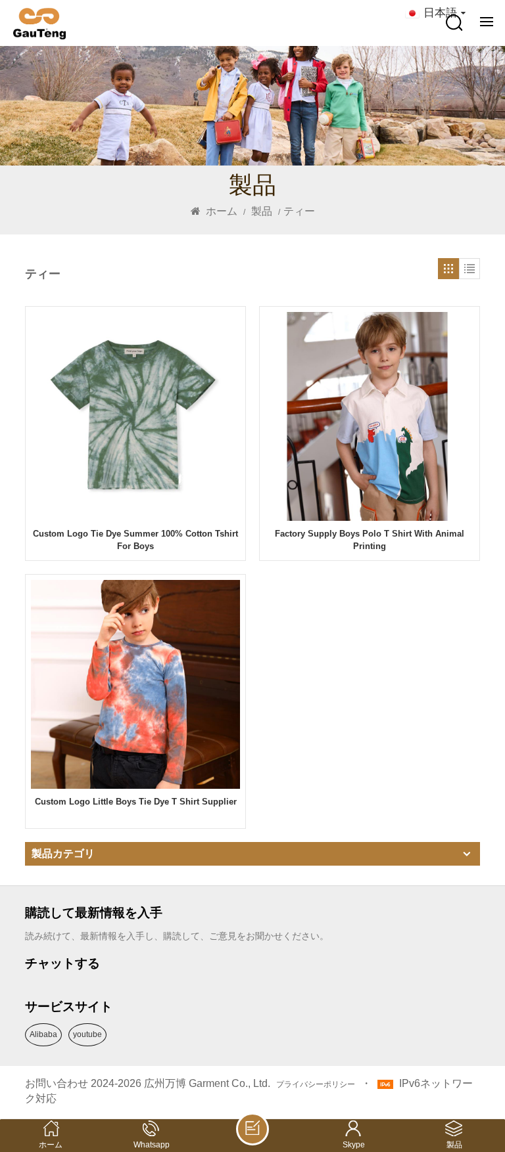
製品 (261, 211)
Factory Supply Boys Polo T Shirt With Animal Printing (369, 540)
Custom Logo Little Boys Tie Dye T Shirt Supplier (136, 802)
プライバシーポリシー (315, 1084)
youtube (87, 1034)
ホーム (220, 211)
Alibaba (43, 1034)
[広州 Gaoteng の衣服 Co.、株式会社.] (39, 23)
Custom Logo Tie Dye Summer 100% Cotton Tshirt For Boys (135, 540)
